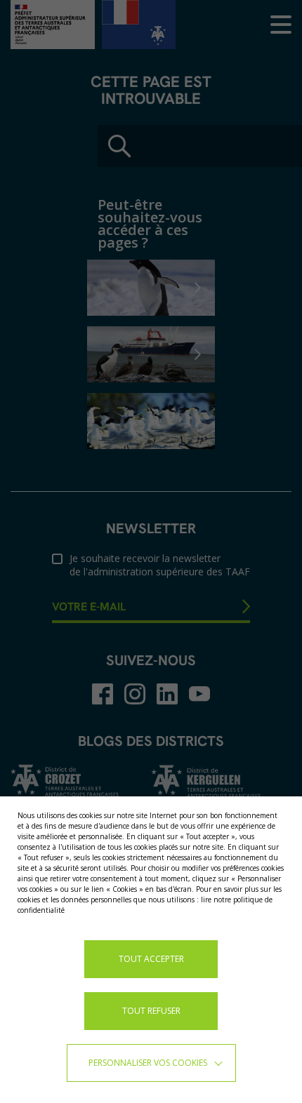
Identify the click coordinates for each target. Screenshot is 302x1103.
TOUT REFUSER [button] (151, 1011)
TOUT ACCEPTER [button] (151, 959)
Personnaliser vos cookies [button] (147, 1063)
